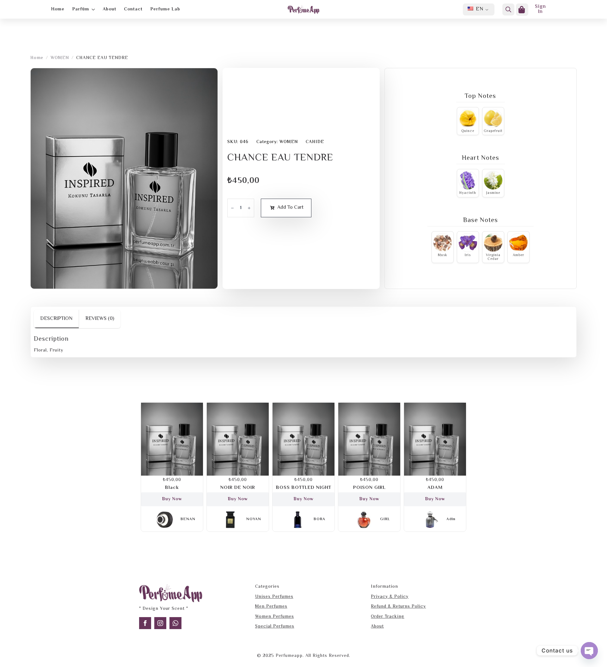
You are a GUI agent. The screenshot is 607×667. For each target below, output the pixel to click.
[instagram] (160, 623)
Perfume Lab (165, 9)
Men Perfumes (271, 607)
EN (478, 9)
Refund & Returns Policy (398, 607)
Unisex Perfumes (274, 597)
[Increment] (249, 208)
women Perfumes (274, 617)
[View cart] (522, 9)
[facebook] (145, 623)
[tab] (56, 319)
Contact (133, 9)
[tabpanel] (303, 345)
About (109, 9)
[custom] (175, 623)
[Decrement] (232, 208)
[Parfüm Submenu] (92, 9)
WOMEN (60, 58)
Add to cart (290, 208)
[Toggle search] (508, 9)
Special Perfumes (274, 627)
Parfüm (80, 9)
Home (57, 9)
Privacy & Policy (389, 597)
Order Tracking (387, 617)
